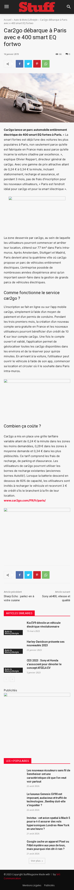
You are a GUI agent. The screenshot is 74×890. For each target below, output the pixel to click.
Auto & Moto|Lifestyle (26, 19)
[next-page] (12, 679)
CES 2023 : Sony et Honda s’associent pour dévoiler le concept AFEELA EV (44, 664)
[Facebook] (19, 64)
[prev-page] (6, 679)
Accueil (7, 19)
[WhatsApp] (46, 64)
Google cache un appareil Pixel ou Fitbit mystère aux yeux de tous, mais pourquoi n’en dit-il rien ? (48, 845)
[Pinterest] (37, 64)
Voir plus (35, 860)
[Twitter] (28, 64)
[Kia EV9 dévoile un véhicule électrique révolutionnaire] (14, 628)
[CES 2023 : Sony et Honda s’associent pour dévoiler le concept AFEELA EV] (14, 666)
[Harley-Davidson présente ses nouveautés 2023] (14, 647)
